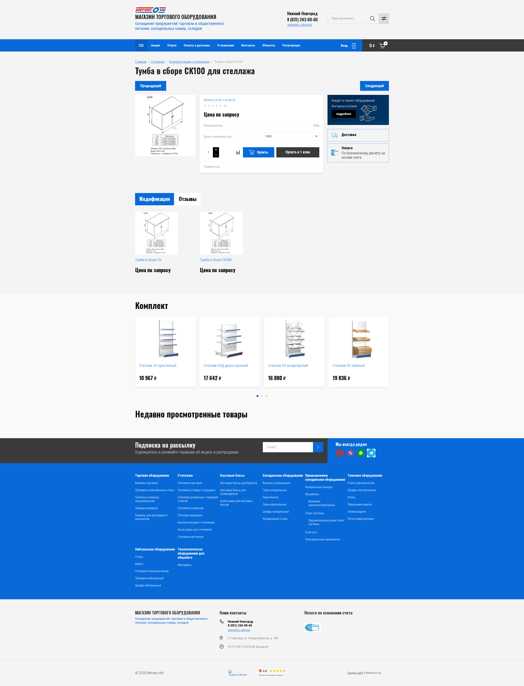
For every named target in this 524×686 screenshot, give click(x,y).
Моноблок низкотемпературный (321, 503)
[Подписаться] (318, 447)
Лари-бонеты (271, 497)
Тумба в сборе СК (148, 260)
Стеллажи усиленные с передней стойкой (198, 499)
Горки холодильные (275, 490)
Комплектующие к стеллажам (196, 522)
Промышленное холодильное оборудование (325, 477)
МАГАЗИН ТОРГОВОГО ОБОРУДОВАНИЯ (175, 16)
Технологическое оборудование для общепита (191, 553)
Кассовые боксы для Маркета (238, 483)
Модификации (154, 198)
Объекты (268, 45)
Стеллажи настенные (191, 537)
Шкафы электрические (362, 490)
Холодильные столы (275, 519)
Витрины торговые (146, 483)
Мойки (139, 564)
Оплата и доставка (197, 45)
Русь (316, 125)
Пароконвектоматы (360, 504)
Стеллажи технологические (152, 571)
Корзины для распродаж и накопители (151, 517)
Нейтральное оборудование (155, 549)
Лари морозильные (274, 504)
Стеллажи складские (190, 508)
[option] (165, 352)
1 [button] (257, 396)
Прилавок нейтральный (149, 578)
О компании (225, 45)
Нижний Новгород (302, 13)
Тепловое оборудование (365, 475)
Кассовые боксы (232, 475)
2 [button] (262, 396)
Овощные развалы (146, 508)
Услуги (171, 45)
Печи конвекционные (361, 519)
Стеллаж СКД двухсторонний (226, 365)
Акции (155, 45)
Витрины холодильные (276, 483)
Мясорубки (184, 565)
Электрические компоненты (322, 539)
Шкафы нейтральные (148, 585)
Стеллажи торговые (190, 483)
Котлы (351, 497)
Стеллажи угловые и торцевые (196, 490)
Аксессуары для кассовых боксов (236, 502)
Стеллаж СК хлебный (349, 365)
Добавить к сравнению (238, 152)
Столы (139, 557)
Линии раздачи (357, 511)
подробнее (343, 114)
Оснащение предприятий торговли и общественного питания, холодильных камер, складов (179, 26)
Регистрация (291, 45)
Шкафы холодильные (276, 511)
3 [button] (266, 396)
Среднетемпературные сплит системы (326, 522)
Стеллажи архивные (190, 515)
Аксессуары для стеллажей (195, 529)
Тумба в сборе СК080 (216, 260)
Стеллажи (185, 475)
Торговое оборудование (152, 475)
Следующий (374, 86)
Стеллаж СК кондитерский (288, 365)
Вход (344, 45)
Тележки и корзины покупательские (147, 499)
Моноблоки (312, 494)
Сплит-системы (314, 513)
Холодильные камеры (318, 487)
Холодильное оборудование (283, 475)
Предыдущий (150, 86)
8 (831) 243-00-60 (302, 19)
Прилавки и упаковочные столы (154, 490)
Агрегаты (311, 532)
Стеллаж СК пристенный (157, 365)
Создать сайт (355, 672)
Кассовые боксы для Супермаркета (233, 492)
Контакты (248, 45)
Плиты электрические (361, 483)
